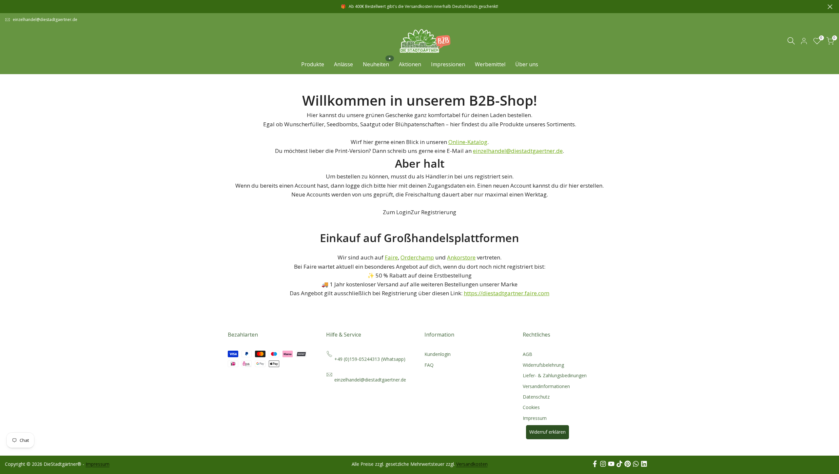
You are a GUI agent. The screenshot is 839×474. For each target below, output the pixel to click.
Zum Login (397, 212)
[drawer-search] (791, 41)
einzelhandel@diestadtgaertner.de (45, 19)
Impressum (535, 418)
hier (392, 185)
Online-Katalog (467, 142)
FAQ (429, 365)
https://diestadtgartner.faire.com (506, 293)
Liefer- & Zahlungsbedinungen (555, 375)
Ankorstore (461, 257)
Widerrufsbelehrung (543, 365)
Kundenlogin (437, 354)
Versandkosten (472, 464)
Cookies (531, 407)
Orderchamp (417, 257)
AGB (527, 354)
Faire (391, 257)
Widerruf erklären (547, 432)
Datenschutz (536, 397)
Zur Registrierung (433, 212)
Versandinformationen (546, 386)
